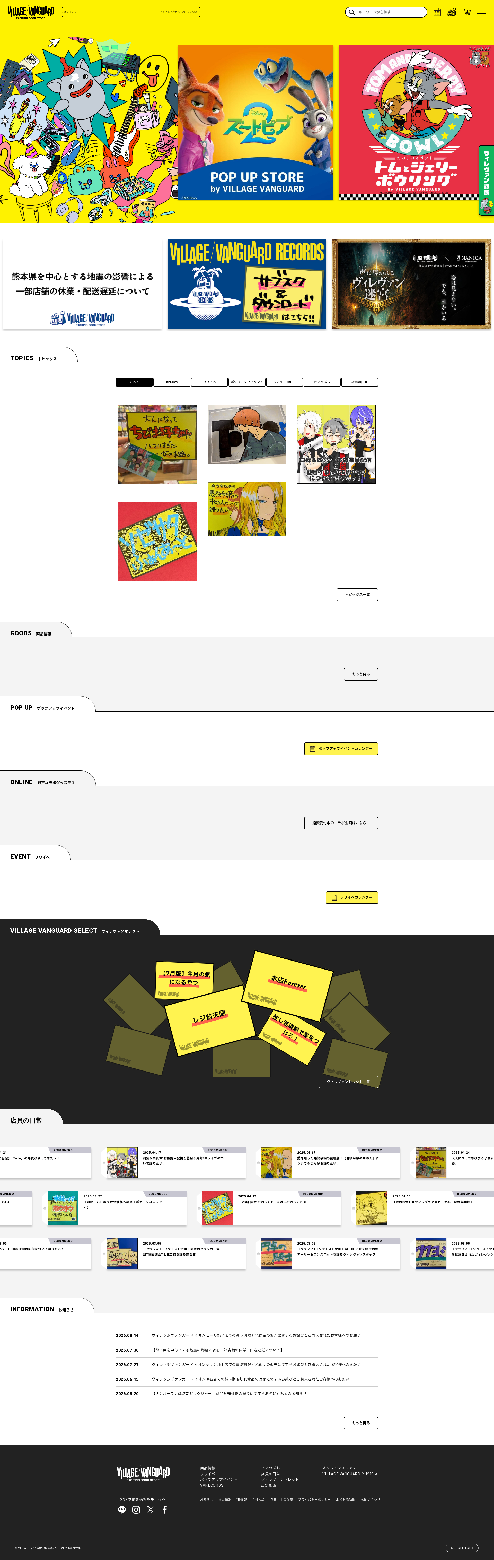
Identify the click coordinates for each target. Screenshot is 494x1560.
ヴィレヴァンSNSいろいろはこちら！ (135, 12)
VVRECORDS (284, 382)
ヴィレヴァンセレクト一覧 (348, 1082)
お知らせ (206, 1499)
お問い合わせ (370, 1499)
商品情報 (172, 382)
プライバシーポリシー (314, 1499)
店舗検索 (268, 1485)
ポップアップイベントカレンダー (346, 748)
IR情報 (241, 1499)
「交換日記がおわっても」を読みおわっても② (332, 1202)
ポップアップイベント (247, 382)
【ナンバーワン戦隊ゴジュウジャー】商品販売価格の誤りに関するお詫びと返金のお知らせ (229, 1393)
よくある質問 (346, 1499)
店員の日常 (359, 382)
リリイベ (209, 382)
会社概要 (258, 1499)
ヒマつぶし (322, 382)
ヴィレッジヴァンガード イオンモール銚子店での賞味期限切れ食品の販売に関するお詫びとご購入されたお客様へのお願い (256, 1335)
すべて (134, 382)
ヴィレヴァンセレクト (280, 1479)
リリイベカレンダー (356, 897)
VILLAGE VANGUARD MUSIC (348, 1474)
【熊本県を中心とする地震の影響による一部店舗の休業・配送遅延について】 (218, 1350)
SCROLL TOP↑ (462, 1548)
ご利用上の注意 (281, 1499)
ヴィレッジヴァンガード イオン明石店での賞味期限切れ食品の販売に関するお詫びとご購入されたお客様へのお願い (250, 1379)
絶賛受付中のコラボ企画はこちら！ (341, 823)
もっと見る (361, 674)
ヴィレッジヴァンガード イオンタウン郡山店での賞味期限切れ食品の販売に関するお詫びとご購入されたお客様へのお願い (256, 1364)
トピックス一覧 (357, 594)
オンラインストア (337, 1468)
